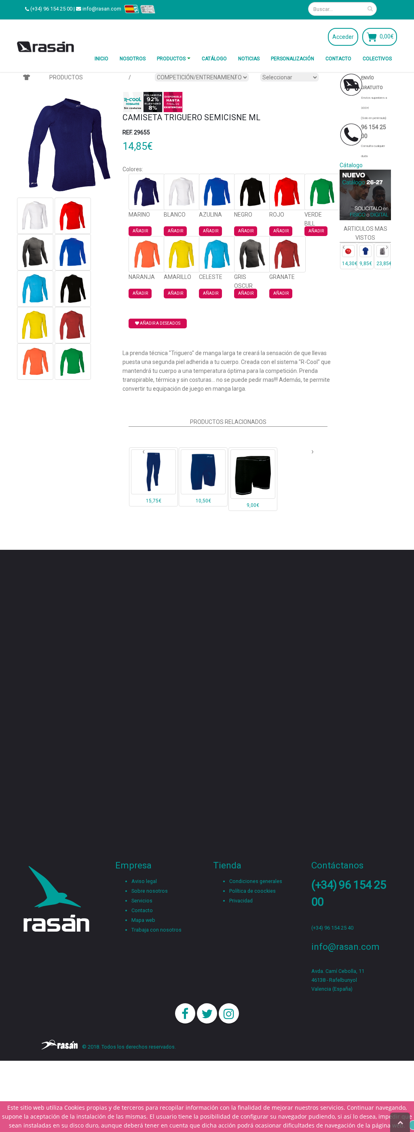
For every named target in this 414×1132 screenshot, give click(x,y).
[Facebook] (185, 1013)
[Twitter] (207, 1013)
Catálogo (214, 59)
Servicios (141, 901)
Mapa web (143, 920)
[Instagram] (229, 1013)
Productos (171, 59)
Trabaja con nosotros (156, 930)
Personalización (292, 59)
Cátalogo (351, 165)
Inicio (101, 59)
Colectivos (377, 59)
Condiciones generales (255, 881)
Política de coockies (252, 891)
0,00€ (387, 36)
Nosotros (133, 59)
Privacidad (241, 901)
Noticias (249, 59)
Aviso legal (144, 881)
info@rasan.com (101, 9)
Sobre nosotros (149, 891)
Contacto (338, 59)
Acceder (343, 37)
